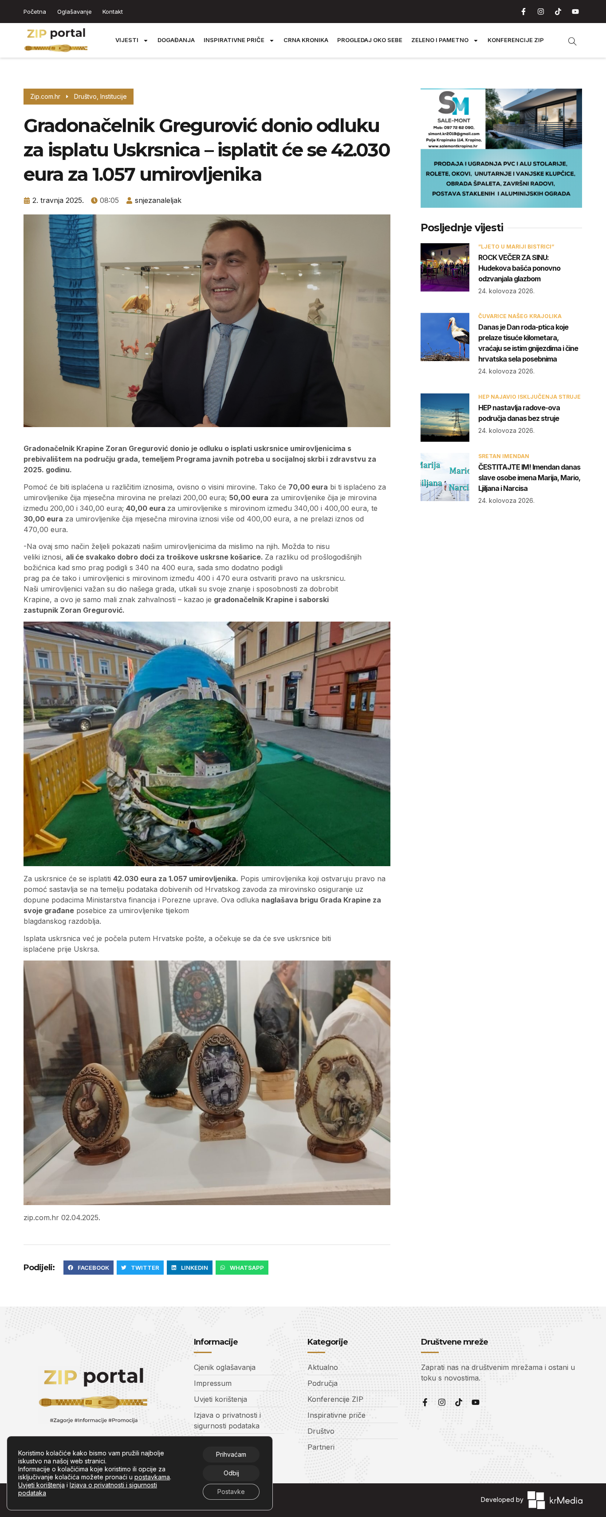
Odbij (231, 1473)
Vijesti (126, 40)
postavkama (152, 1477)
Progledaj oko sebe (369, 40)
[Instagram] (541, 11)
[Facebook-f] (523, 11)
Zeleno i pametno (439, 40)
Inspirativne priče (234, 40)
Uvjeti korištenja (41, 1485)
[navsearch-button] (568, 40)
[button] (88, 1267)
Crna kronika (305, 40)
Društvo (85, 96)
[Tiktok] (558, 11)
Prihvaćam (231, 1454)
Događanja (176, 40)
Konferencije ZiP (516, 40)
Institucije (113, 96)
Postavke (231, 1491)
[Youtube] (575, 11)
